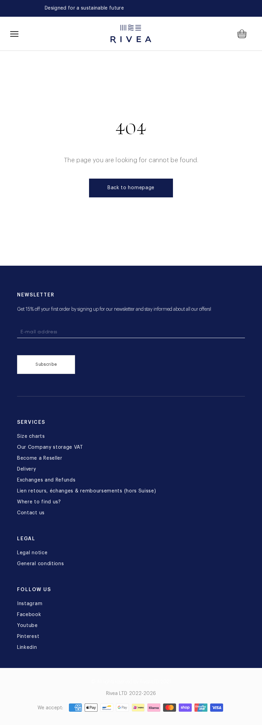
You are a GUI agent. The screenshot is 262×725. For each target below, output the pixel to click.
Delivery (26, 469)
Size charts (31, 436)
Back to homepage (131, 187)
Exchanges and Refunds (46, 480)
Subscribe (46, 364)
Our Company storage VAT (50, 447)
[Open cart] (244, 33)
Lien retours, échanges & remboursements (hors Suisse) (86, 491)
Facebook (29, 614)
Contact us (31, 513)
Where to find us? (39, 502)
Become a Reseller (39, 458)
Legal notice (32, 552)
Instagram (29, 603)
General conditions (40, 563)
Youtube (27, 625)
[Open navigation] (14, 34)
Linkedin (27, 647)
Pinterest (28, 636)
